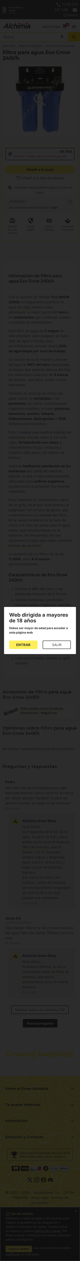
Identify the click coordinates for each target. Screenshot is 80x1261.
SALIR (56, 645)
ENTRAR (23, 645)
